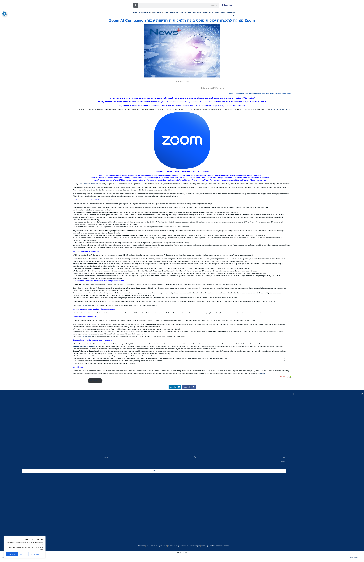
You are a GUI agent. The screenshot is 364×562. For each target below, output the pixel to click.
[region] (25, 547)
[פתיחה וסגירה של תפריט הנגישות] (4, 13)
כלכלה (217, 12)
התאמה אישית (35, 554)
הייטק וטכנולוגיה (208, 12)
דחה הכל (22, 554)
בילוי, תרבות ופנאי (185, 12)
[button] (189, 387)
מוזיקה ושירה (197, 12)
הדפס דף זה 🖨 (95, 380)
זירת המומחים (231, 12)
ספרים (223, 12)
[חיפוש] (135, 5)
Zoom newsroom (86, 305)
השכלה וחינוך (157, 12)
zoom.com (261, 373)
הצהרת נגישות (182, 553)
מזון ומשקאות (174, 12)
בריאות (166, 12)
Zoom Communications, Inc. (281, 109)
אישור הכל (12, 554)
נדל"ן (233, 15)
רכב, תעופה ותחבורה (145, 12)
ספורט (135, 12)
